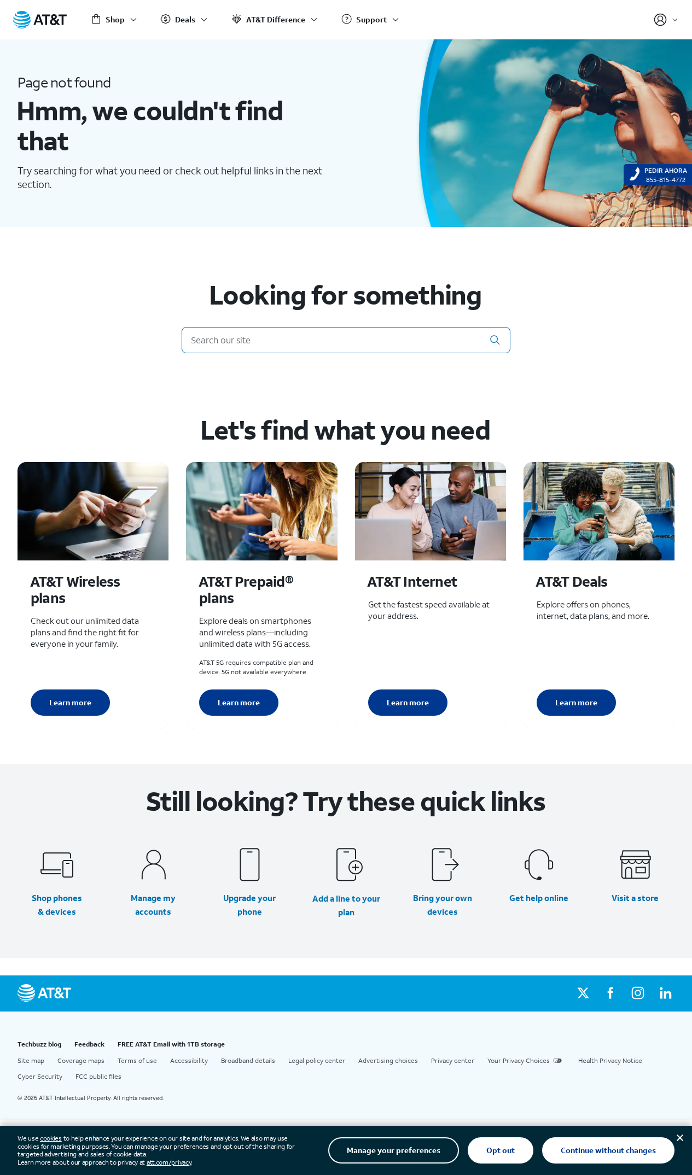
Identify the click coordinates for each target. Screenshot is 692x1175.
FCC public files (98, 1076)
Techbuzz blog (39, 1044)
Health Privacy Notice (610, 1060)
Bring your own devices (442, 904)
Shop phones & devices (57, 904)
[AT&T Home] (40, 20)
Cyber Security (40, 1076)
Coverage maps (80, 1060)
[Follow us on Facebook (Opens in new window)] (610, 993)
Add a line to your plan (346, 905)
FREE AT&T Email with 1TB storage (171, 1044)
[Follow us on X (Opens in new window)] (583, 993)
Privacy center (452, 1060)
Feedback (89, 1044)
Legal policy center (316, 1060)
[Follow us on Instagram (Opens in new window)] (638, 993)
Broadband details (248, 1060)
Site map (31, 1060)
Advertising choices (388, 1060)
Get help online (538, 897)
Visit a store (635, 897)
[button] (495, 340)
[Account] (666, 20)
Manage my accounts (153, 904)
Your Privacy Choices (518, 1060)
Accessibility (189, 1060)
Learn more (70, 702)
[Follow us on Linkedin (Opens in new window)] (665, 993)
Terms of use (137, 1060)
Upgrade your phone (249, 904)
